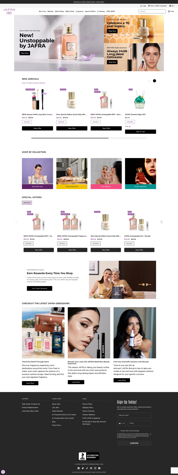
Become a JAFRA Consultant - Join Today (89, 2)
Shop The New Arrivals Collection (33, 83)
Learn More (30, 383)
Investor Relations (88, 415)
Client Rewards (57, 411)
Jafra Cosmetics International (88, 464)
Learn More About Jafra (30, 411)
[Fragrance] (140, 172)
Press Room (56, 425)
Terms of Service (88, 411)
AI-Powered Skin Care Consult (63, 418)
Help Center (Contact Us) (31, 404)
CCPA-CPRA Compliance (91, 418)
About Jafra (56, 404)
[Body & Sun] (71, 172)
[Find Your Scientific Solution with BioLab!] (135, 332)
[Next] (154, 80)
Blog (53, 422)
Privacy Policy (87, 404)
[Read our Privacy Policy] (150, 434)
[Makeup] (106, 172)
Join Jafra (55, 407)
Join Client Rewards (39, 288)
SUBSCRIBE (134, 443)
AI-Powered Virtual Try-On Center (64, 415)
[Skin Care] (37, 172)
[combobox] (150, 11)
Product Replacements (30, 407)
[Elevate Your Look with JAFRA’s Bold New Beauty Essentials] (89, 332)
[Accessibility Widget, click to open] (3, 472)
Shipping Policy (87, 407)
